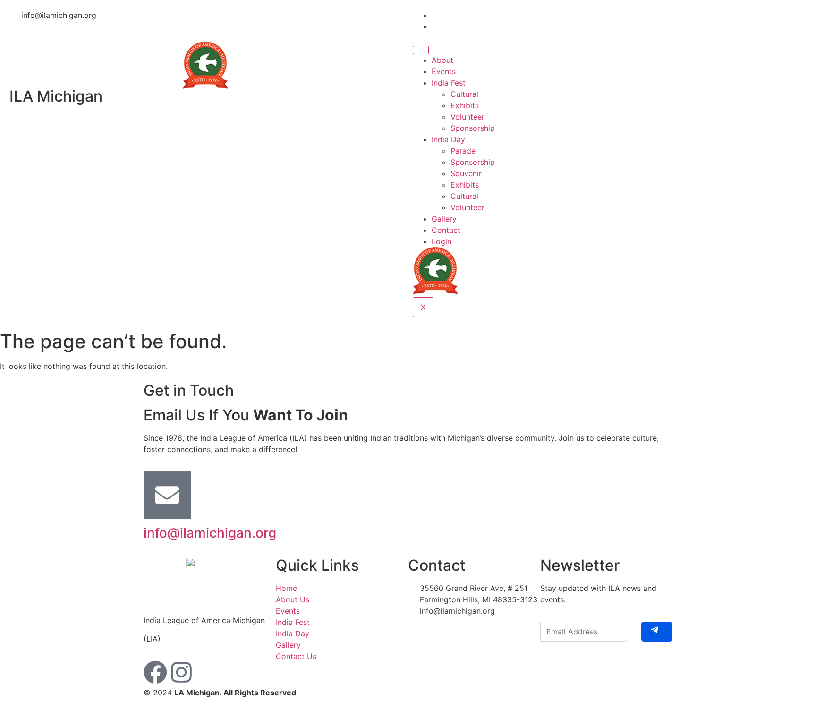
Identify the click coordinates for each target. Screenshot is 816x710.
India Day (448, 139)
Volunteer (467, 116)
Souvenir (466, 173)
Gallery (444, 218)
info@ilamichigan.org (210, 533)
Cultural (464, 94)
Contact (446, 230)
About (442, 60)
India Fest (449, 82)
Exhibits (464, 105)
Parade (463, 150)
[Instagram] (181, 672)
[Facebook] (155, 672)
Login (441, 241)
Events (444, 71)
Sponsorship (472, 128)
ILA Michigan (55, 96)
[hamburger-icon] (421, 50)
